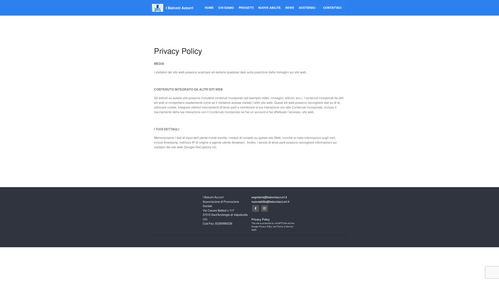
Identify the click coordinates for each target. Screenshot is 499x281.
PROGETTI (246, 7)
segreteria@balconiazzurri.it (269, 197)
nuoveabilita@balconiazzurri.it (270, 201)
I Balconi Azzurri (179, 7)
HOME (209, 7)
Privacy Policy (260, 219)
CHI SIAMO (226, 7)
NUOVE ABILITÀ (269, 7)
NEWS (289, 7)
